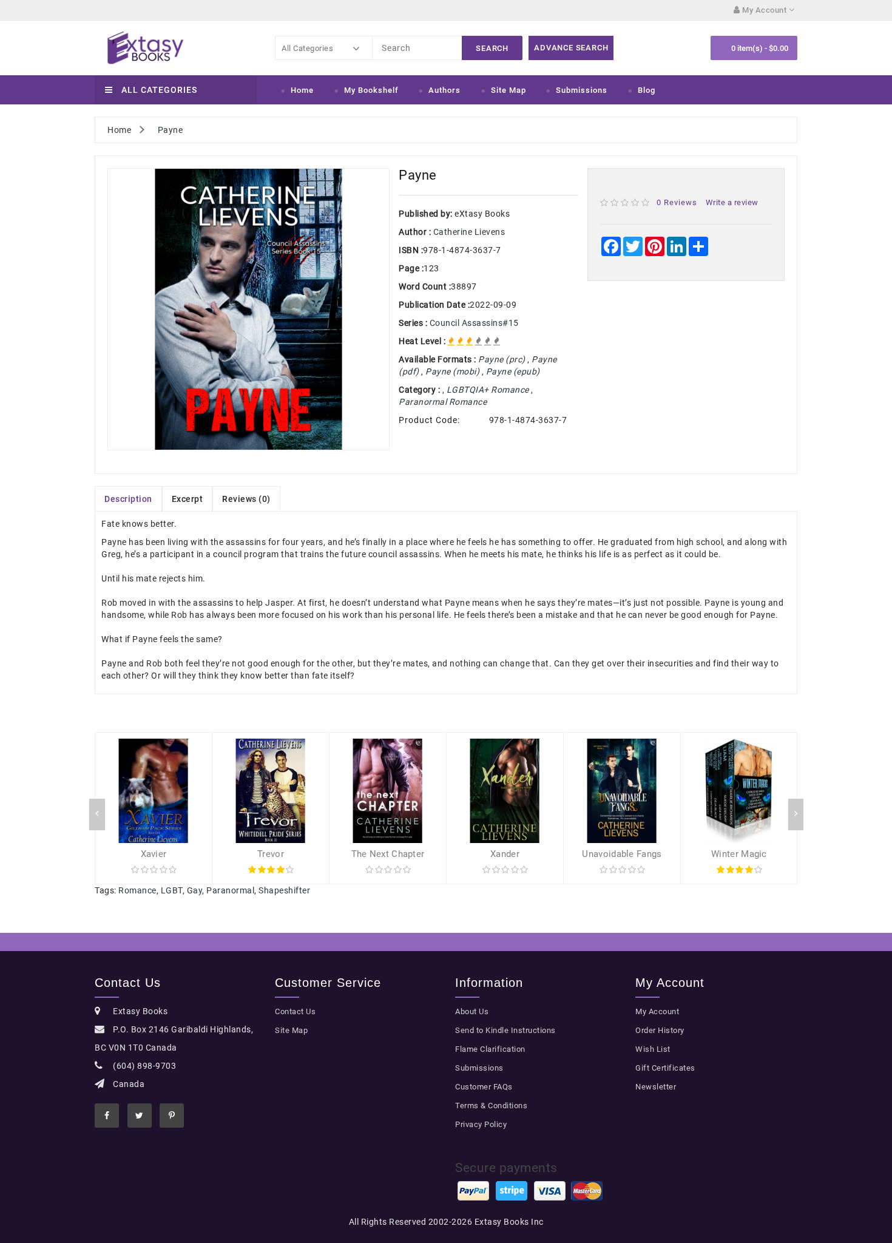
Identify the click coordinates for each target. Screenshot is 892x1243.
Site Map (508, 90)
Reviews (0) (246, 499)
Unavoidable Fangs (621, 853)
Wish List (653, 1049)
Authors (444, 90)
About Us (471, 1011)
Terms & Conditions (491, 1105)
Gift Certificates (665, 1067)
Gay (195, 890)
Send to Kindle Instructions (505, 1030)
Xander (504, 853)
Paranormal (230, 890)
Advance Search (571, 47)
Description (128, 499)
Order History (659, 1030)
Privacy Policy (481, 1124)
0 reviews (677, 202)
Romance (137, 890)
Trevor (270, 853)
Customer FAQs (484, 1086)
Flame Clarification (490, 1049)
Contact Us (295, 1011)
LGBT (172, 890)
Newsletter (655, 1086)
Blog (646, 90)
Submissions (581, 90)
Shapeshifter (284, 890)
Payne (170, 130)
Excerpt (187, 499)
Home (302, 90)
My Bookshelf (371, 90)
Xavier (154, 853)
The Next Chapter (388, 853)
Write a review (732, 202)
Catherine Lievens (469, 232)
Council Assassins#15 (474, 323)
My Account (657, 1011)
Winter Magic (739, 853)
